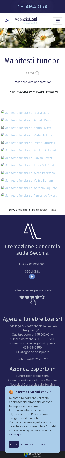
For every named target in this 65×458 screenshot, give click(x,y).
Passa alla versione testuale (32, 82)
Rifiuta (42, 444)
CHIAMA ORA (32, 6)
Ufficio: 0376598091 (32, 264)
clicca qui (15, 434)
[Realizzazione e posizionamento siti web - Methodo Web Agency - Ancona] (32, 454)
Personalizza (27, 444)
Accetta (13, 444)
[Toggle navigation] (58, 21)
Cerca (30, 73)
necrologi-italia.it (47, 209)
